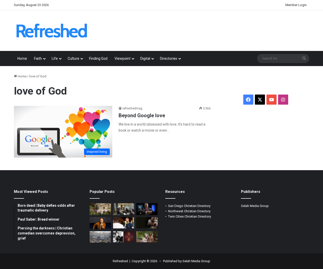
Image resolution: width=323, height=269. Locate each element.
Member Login (296, 5)
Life (55, 58)
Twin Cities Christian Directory (189, 216)
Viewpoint (122, 58)
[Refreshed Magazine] (52, 30)
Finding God (98, 58)
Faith (38, 58)
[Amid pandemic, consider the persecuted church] (123, 209)
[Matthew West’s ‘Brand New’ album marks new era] (100, 223)
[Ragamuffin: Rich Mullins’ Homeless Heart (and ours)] (147, 236)
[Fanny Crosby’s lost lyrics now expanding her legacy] (123, 236)
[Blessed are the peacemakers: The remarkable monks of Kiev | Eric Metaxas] (100, 237)
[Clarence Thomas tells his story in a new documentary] (147, 209)
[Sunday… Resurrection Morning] (100, 209)
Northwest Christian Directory (189, 211)
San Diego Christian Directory (189, 206)
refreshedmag (132, 108)
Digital (145, 58)
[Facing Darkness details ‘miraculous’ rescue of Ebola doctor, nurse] (123, 222)
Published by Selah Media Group (186, 261)
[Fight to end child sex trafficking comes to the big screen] (147, 222)
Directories (168, 58)
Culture (73, 58)
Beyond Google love (142, 115)
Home (22, 58)
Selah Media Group (255, 206)
